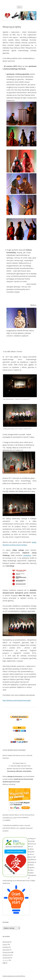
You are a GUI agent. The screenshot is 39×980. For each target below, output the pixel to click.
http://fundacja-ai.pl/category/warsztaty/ (17, 700)
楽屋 (4, 963)
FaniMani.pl (27, 555)
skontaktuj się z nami (9, 817)
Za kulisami (6, 958)
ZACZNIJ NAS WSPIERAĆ (15, 851)
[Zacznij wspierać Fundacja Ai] (15, 874)
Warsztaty (6, 950)
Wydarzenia (7, 952)
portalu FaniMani (8, 779)
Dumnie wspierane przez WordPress (14, 976)
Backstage (6, 942)
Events (5, 944)
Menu (19, 7)
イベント (5, 960)
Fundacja (6, 947)
